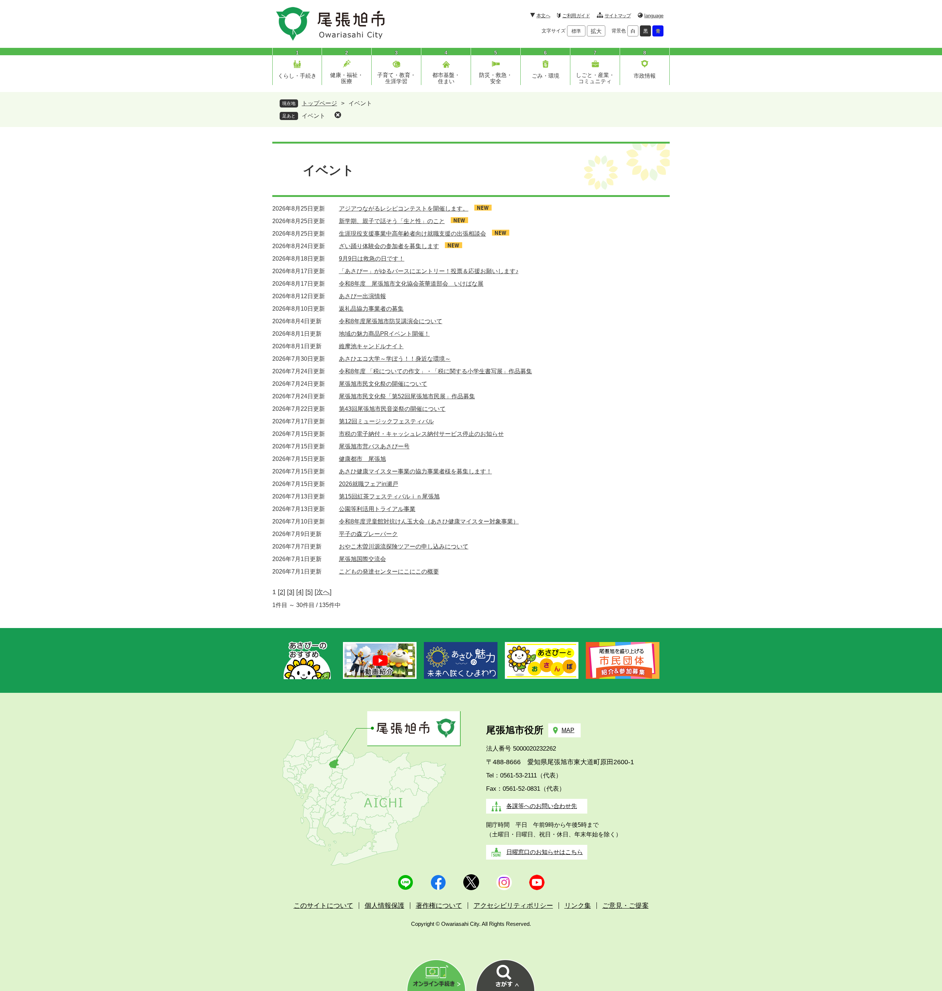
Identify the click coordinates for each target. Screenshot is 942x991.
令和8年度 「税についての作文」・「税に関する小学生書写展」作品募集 (435, 371)
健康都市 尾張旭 (362, 459)
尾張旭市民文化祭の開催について (383, 384)
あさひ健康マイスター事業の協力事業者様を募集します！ (415, 471)
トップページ (319, 103)
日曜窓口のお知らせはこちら (544, 852)
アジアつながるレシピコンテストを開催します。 (403, 208)
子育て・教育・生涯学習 (396, 78)
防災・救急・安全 (495, 78)
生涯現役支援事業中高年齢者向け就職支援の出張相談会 (412, 233)
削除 (337, 115)
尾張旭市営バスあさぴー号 (374, 446)
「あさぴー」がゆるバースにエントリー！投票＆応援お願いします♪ (428, 271)
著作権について (439, 905)
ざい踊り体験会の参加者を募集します (389, 246)
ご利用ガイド (576, 15)
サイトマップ (618, 15)
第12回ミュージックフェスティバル (386, 421)
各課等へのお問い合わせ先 (541, 806)
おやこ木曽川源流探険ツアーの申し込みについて (403, 546)
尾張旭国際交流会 (362, 559)
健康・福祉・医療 (346, 78)
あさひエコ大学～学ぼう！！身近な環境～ (395, 359)
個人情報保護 (384, 905)
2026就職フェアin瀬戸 (368, 484)
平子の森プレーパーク (368, 534)
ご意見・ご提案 (625, 905)
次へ (323, 592)
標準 (576, 31)
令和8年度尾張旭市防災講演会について (390, 321)
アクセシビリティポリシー (513, 905)
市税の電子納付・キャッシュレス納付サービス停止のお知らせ (421, 434)
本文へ (543, 15)
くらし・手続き (297, 76)
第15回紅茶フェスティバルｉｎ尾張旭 (389, 496)
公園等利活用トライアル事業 (377, 509)
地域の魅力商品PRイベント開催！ (384, 334)
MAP (568, 730)
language (653, 15)
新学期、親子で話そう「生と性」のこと (392, 221)
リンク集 (577, 905)
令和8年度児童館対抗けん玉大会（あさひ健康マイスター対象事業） (429, 521)
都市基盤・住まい (446, 78)
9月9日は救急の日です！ (371, 258)
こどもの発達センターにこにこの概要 (389, 571)
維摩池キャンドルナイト (371, 346)
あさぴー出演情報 (362, 296)
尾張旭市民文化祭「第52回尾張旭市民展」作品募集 (407, 396)
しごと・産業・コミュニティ (595, 78)
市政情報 (645, 76)
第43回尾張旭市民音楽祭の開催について (392, 409)
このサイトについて (323, 905)
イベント (313, 116)
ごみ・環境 (545, 76)
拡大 (596, 31)
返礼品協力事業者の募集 (371, 309)
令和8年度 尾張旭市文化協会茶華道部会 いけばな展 (411, 284)
